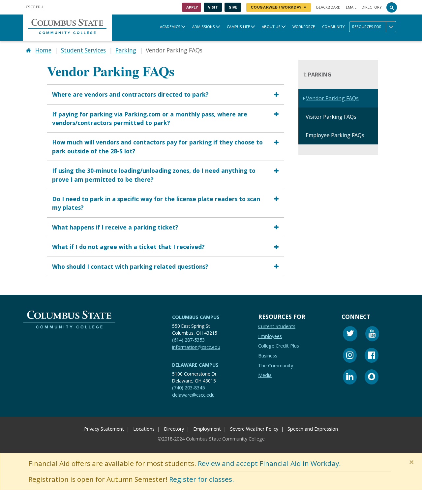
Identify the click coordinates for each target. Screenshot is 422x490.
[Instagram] (350, 356)
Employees (270, 336)
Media (265, 375)
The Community (275, 365)
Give (232, 7)
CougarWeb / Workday (276, 7)
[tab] (165, 94)
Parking (125, 50)
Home (43, 50)
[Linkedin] (350, 378)
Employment (207, 429)
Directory (372, 7)
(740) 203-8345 (188, 387)
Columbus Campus (196, 317)
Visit (213, 7)
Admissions (203, 26)
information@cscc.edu (196, 347)
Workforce (303, 26)
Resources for (366, 26)
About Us (271, 26)
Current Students (276, 326)
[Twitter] (350, 334)
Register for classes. (201, 479)
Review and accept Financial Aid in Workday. (269, 463)
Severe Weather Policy (254, 429)
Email (351, 7)
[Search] (391, 7)
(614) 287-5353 (188, 340)
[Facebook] (371, 356)
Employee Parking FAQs (335, 135)
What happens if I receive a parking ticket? (115, 227)
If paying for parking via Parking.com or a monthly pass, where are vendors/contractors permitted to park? (149, 118)
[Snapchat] (371, 378)
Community (333, 26)
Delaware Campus (195, 365)
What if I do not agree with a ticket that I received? (128, 247)
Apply (192, 7)
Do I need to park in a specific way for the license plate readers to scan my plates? (156, 203)
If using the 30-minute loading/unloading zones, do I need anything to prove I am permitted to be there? (154, 175)
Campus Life (238, 26)
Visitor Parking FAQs (331, 117)
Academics (170, 26)
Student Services (83, 50)
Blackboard (328, 7)
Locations (144, 429)
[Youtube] (372, 334)
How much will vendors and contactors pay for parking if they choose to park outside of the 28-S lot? (157, 146)
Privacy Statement (104, 429)
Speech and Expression (312, 429)
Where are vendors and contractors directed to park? (130, 94)
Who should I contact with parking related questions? (130, 266)
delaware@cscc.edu (193, 395)
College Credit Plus (278, 346)
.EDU (34, 6)
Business (267, 355)
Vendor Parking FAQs (332, 98)
